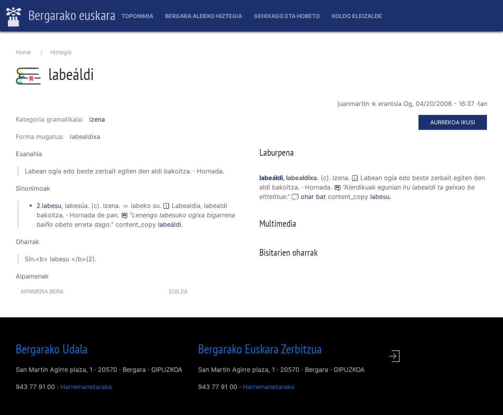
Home (23, 52)
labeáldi (169, 224)
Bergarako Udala (52, 348)
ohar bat (314, 196)
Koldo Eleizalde (357, 16)
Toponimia (137, 16)
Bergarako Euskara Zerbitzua (260, 348)
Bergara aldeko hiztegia (203, 16)
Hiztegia (61, 52)
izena (97, 119)
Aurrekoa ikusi (452, 122)
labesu (51, 205)
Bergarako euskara (71, 15)
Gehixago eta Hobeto (287, 16)
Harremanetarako (86, 387)
